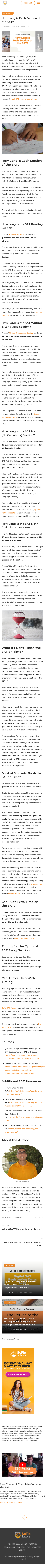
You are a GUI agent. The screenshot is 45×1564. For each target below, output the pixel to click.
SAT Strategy (6, 1217)
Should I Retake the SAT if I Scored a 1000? (23, 1244)
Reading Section (16, 234)
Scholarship (9, 1547)
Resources (36, 1547)
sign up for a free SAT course (11, 1502)
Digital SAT (9, 1265)
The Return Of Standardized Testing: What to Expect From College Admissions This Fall (20, 1321)
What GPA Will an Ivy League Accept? (22, 1229)
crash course (36, 884)
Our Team (21, 1547)
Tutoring (33, 1544)
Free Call (28, 3)
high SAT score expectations (24, 99)
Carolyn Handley (15, 1329)
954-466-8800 (14, 1544)
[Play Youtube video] (22, 1465)
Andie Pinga (13, 1292)
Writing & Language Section (21, 333)
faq (28, 1547)
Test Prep (18, 1217)
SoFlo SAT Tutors (9, 1008)
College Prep (10, 1302)
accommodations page (24, 938)
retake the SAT (14, 894)
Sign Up (22, 1550)
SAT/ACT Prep (7, 13)
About (24, 1544)
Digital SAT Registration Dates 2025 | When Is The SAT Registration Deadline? (20, 1284)
